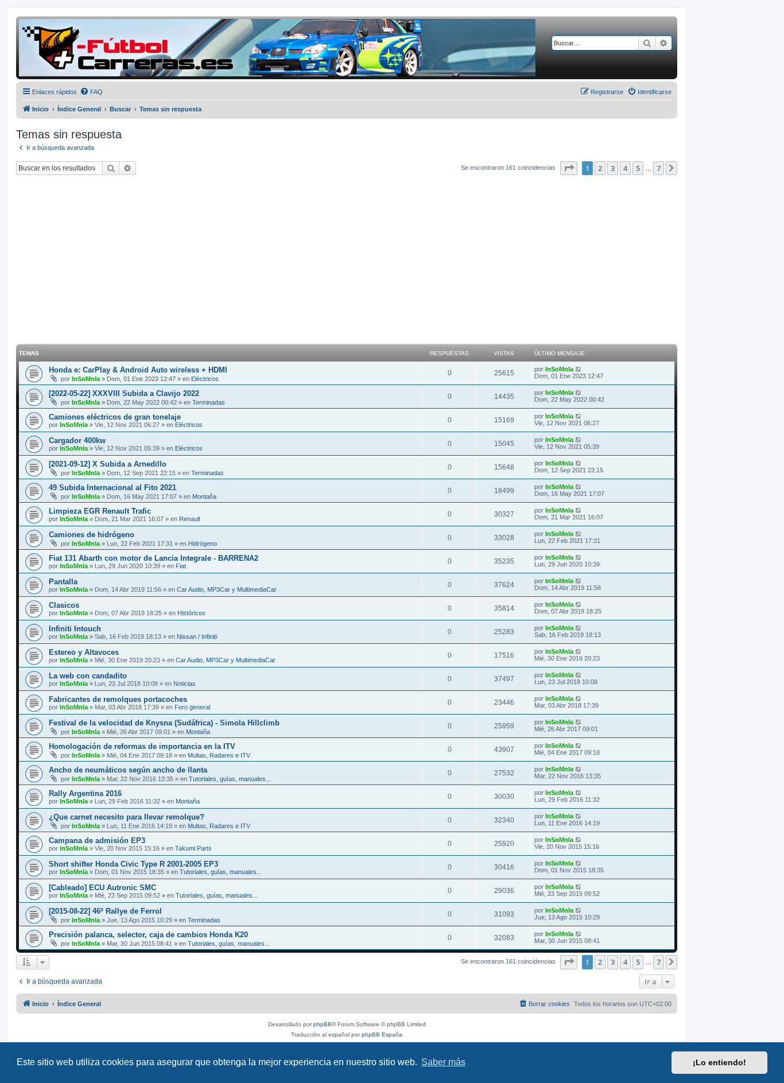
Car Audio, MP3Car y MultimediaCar (227, 589)
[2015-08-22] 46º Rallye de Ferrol (105, 911)
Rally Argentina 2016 (85, 793)
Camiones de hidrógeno (91, 534)
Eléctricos (205, 378)
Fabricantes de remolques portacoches (118, 699)
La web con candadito (88, 675)
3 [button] (613, 168)
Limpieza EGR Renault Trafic (100, 511)
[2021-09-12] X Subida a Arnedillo (107, 464)
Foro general (192, 707)
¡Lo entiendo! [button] (719, 1062)
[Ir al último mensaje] (579, 369)
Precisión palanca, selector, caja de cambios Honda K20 (148, 934)
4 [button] (625, 168)
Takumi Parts (193, 848)
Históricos (191, 613)
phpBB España (382, 1034)
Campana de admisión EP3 (97, 840)
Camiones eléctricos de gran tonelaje (115, 417)
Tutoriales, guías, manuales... (230, 778)
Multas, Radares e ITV (219, 755)
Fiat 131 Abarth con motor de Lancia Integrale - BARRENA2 (153, 558)
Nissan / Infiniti (197, 636)
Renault (189, 518)
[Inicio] (277, 47)
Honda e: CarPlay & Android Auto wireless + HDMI (138, 370)
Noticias (184, 683)
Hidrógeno (202, 543)
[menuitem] (91, 92)
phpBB (322, 1024)
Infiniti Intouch (75, 628)
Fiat (181, 565)
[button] (568, 168)
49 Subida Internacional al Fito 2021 (112, 487)
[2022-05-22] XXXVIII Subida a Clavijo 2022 (124, 393)
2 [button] (600, 168)
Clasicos (64, 605)
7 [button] (659, 168)
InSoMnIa (86, 378)
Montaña (204, 496)
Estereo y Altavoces (84, 652)
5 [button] (638, 168)
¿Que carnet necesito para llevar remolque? (126, 817)
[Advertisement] (346, 261)
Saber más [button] (443, 1062)
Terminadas (208, 402)
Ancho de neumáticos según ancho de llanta (128, 770)
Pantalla (63, 581)
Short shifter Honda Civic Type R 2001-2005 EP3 (133, 864)
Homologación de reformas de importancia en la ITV (142, 746)
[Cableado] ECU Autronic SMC (102, 887)
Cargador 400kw (77, 440)
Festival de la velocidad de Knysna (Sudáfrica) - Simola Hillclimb (164, 723)
